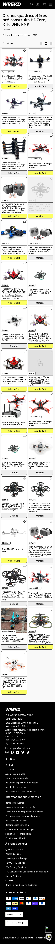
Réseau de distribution (16, 820)
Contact (9, 765)
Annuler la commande (16, 787)
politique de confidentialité (18, 833)
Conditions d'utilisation (16, 838)
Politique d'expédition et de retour (21, 782)
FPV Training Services (15, 867)
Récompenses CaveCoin (17, 825)
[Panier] (44, 4)
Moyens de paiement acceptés (20, 807)
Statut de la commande (16, 778)
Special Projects (13, 876)
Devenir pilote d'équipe (16, 858)
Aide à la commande (15, 774)
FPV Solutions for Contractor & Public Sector (27, 871)
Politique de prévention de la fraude (22, 816)
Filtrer (10, 43)
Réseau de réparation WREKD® (20, 791)
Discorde (9, 769)
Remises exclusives (14, 802)
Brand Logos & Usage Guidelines (21, 885)
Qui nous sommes (14, 849)
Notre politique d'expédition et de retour (24, 811)
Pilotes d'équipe (13, 853)
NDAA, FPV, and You (15, 862)
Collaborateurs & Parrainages (19, 829)
